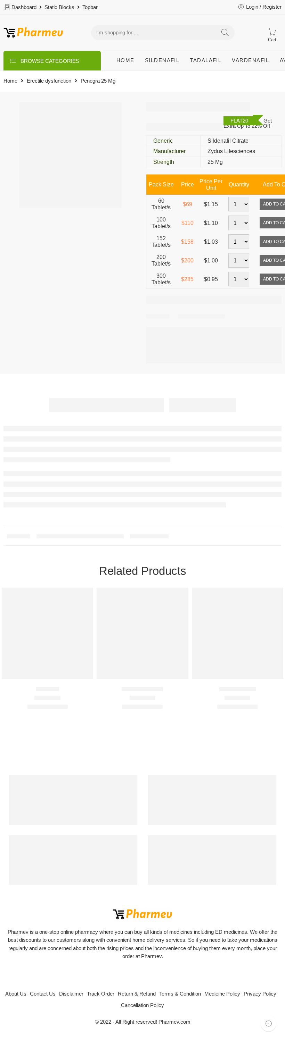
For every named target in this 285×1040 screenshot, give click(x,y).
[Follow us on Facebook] (136, 975)
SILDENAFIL (162, 60)
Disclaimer (71, 994)
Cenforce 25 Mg (142, 689)
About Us (15, 994)
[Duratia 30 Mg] (237, 633)
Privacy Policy (260, 994)
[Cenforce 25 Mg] (142, 633)
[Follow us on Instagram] (160, 975)
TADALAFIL (205, 60)
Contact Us (43, 994)
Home (10, 81)
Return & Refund (137, 994)
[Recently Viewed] (268, 1023)
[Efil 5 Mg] (47, 633)
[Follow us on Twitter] (124, 975)
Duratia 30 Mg (237, 689)
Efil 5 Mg (47, 689)
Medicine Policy (222, 994)
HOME (125, 60)
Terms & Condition (180, 994)
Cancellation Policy (142, 1005)
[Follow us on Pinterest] (148, 975)
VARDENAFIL (250, 60)
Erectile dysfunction (49, 81)
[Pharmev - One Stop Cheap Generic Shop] (33, 33)
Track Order (100, 994)
